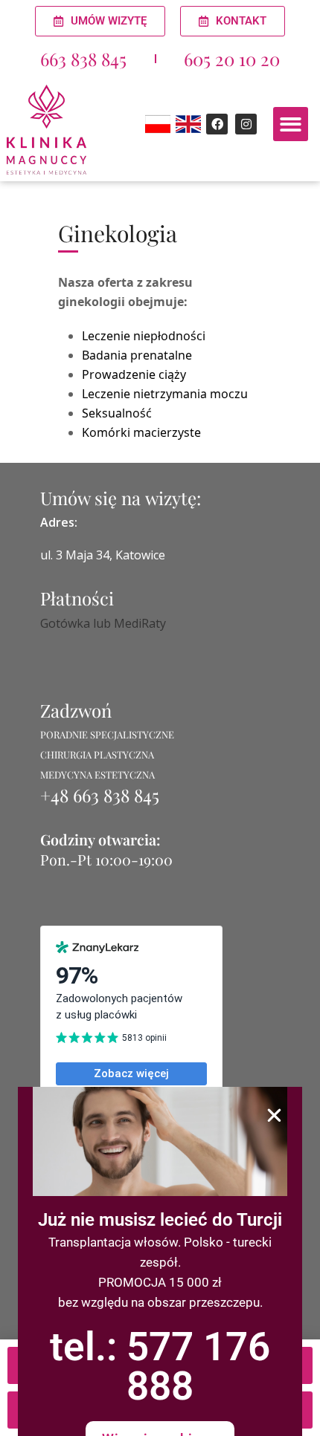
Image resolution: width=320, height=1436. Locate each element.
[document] (160, 718)
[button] (274, 1115)
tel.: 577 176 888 (160, 1366)
